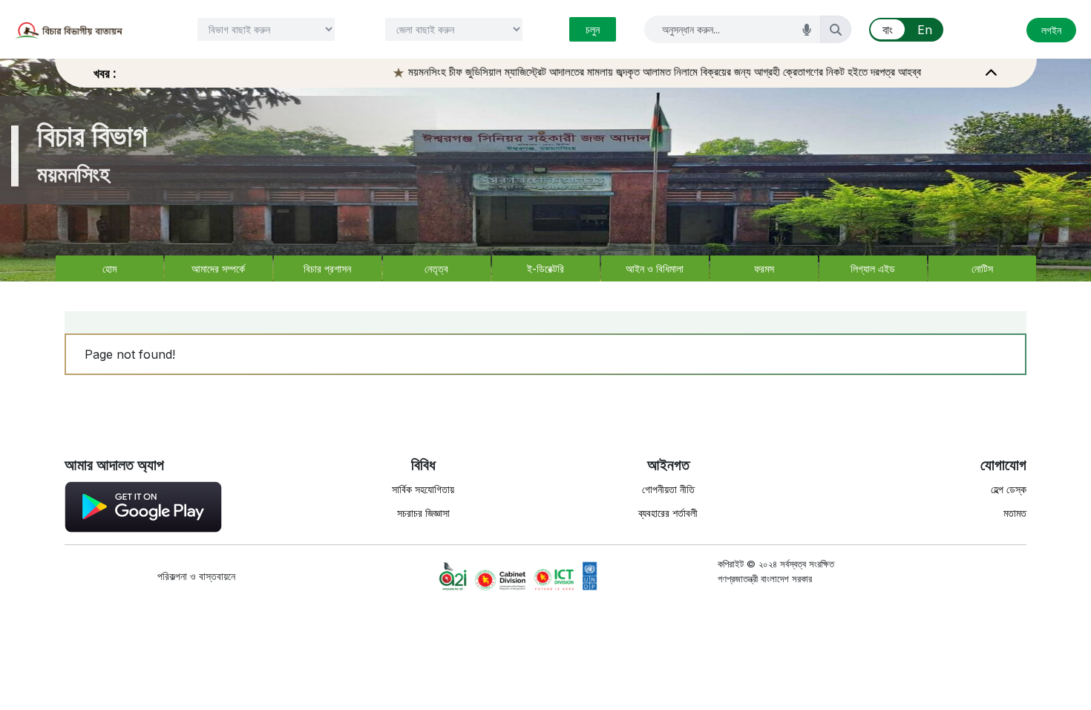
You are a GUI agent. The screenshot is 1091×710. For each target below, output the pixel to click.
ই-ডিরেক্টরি (545, 268)
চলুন (593, 29)
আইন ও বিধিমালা (655, 268)
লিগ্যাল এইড (873, 268)
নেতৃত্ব (436, 268)
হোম (109, 268)
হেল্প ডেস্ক (1008, 489)
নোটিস (982, 268)
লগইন (1051, 30)
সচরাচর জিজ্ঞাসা (423, 513)
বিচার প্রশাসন (327, 268)
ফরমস (764, 268)
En (924, 29)
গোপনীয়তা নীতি (668, 489)
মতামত (1014, 513)
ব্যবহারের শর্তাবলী (668, 513)
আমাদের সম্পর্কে (218, 268)
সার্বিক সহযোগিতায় (423, 489)
